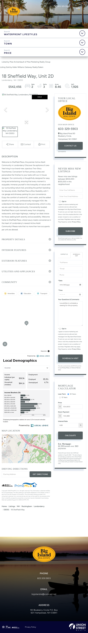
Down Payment (63, 412)
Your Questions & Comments (68, 299)
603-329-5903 (63, 6)
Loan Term (62, 394)
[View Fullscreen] (5, 446)
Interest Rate (63, 421)
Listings (12, 506)
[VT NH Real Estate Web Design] (77, 627)
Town (8, 43)
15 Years (64, 397)
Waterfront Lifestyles (20, 34)
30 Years (73, 394)
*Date (60, 281)
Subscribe (70, 231)
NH (18, 506)
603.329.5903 (44, 578)
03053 (6, 510)
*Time (60, 290)
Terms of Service (76, 367)
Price (8, 53)
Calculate (70, 435)
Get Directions (40, 474)
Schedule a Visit (76, 255)
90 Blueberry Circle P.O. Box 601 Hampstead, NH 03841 (44, 611)
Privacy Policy (76, 222)
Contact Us (70, 146)
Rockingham (27, 506)
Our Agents (62, 151)
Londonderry (39, 506)
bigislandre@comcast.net (44, 594)
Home (4, 506)
